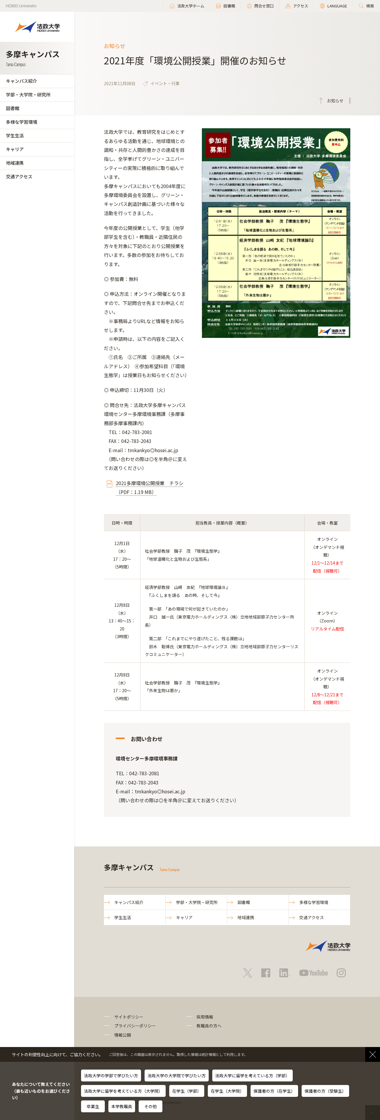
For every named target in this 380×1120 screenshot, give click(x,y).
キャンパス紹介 (21, 81)
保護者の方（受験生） (325, 1091)
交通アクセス (19, 176)
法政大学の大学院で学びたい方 (177, 1075)
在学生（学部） (186, 1091)
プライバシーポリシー (135, 1026)
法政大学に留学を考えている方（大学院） (123, 1091)
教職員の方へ (209, 1026)
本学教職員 (121, 1106)
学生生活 (15, 135)
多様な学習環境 (21, 122)
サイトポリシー (128, 1017)
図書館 (12, 108)
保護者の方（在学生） (274, 1091)
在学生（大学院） (227, 1091)
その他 (150, 1106)
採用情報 (205, 1017)
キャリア (15, 149)
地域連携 (15, 163)
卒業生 (93, 1106)
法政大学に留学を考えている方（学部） (252, 1075)
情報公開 (122, 1035)
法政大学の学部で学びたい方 (111, 1075)
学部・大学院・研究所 (28, 94)
